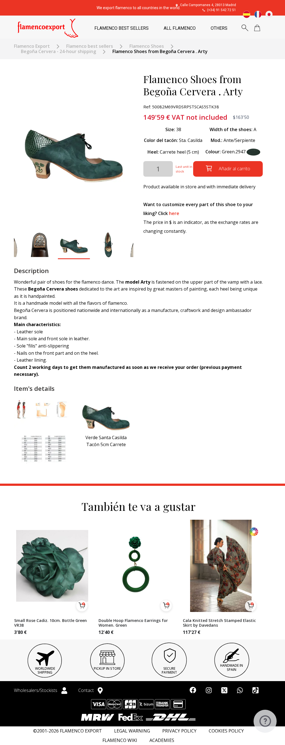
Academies (161, 740)
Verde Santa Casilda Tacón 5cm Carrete (106, 441)
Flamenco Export (32, 46)
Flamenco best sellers (89, 46)
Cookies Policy (226, 731)
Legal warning (132, 731)
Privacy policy (179, 731)
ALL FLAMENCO (180, 28)
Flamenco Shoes (146, 46)
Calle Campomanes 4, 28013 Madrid (208, 5)
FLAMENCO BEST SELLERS (121, 28)
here (174, 213)
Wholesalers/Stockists (36, 690)
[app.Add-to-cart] (81, 605)
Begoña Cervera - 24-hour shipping (58, 51)
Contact (86, 690)
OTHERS (219, 28)
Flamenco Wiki (119, 740)
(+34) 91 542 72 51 (221, 10)
